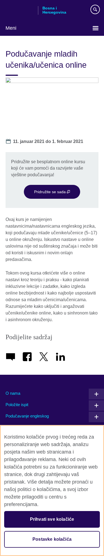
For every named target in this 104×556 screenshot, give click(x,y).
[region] (52, 490)
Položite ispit (17, 404)
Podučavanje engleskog (27, 416)
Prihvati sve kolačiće (52, 519)
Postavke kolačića (52, 539)
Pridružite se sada (50, 192)
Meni (11, 28)
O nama (13, 393)
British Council (20, 10)
